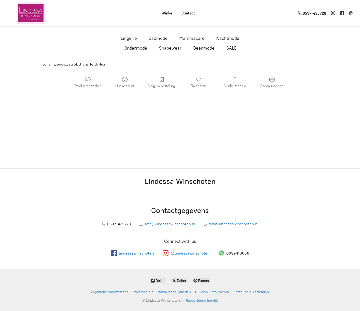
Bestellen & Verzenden (251, 292)
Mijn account (124, 85)
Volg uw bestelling (161, 85)
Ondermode (135, 48)
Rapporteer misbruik (202, 300)
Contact (188, 13)
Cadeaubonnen (271, 85)
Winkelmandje (235, 85)
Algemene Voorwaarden (109, 292)
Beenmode (204, 48)
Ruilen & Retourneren (212, 292)
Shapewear (170, 48)
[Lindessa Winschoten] (31, 13)
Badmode (158, 38)
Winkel (167, 13)
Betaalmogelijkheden (174, 292)
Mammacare (191, 38)
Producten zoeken (88, 85)
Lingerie (129, 38)
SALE (231, 48)
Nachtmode (227, 38)
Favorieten (198, 85)
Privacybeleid (143, 292)
